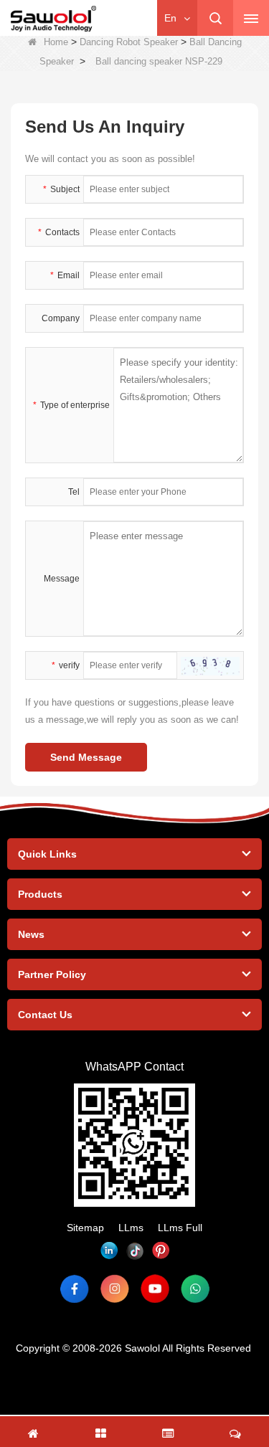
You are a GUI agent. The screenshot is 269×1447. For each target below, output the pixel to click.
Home (56, 42)
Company (61, 318)
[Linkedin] (109, 1250)
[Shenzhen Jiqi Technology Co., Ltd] (53, 19)
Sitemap (85, 1227)
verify (66, 665)
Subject (61, 189)
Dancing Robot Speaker (129, 42)
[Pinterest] (160, 1250)
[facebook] (74, 1288)
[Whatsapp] (195, 1288)
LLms (130, 1227)
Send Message (86, 757)
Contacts (59, 232)
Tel (74, 492)
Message (62, 579)
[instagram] (114, 1288)
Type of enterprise (71, 405)
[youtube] (155, 1288)
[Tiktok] (135, 1250)
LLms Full (180, 1227)
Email (65, 275)
